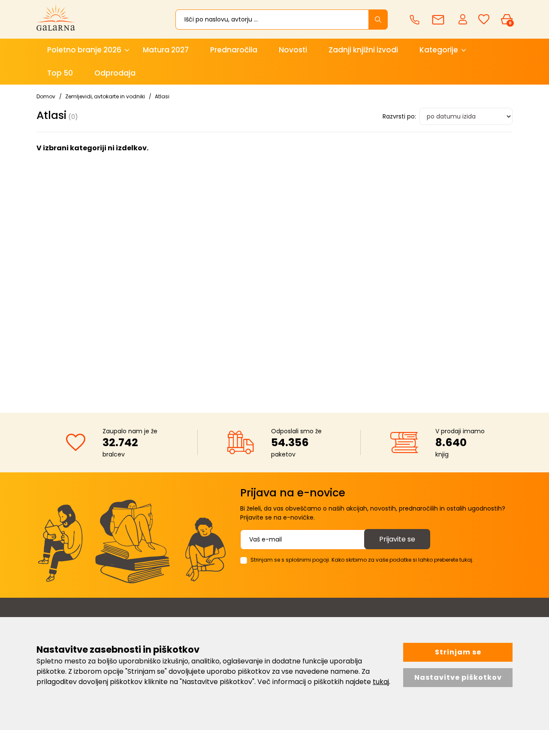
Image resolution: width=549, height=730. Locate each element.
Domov (45, 96)
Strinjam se (458, 652)
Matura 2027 (166, 50)
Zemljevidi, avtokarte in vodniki (105, 96)
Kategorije (438, 50)
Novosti (293, 50)
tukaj (381, 682)
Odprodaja (115, 73)
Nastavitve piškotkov (458, 677)
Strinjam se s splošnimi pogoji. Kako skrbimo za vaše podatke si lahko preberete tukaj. (362, 559)
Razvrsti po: (399, 116)
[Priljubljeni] (483, 19)
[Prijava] (464, 19)
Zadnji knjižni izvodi (363, 50)
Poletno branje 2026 (84, 50)
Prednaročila (233, 50)
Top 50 (60, 73)
